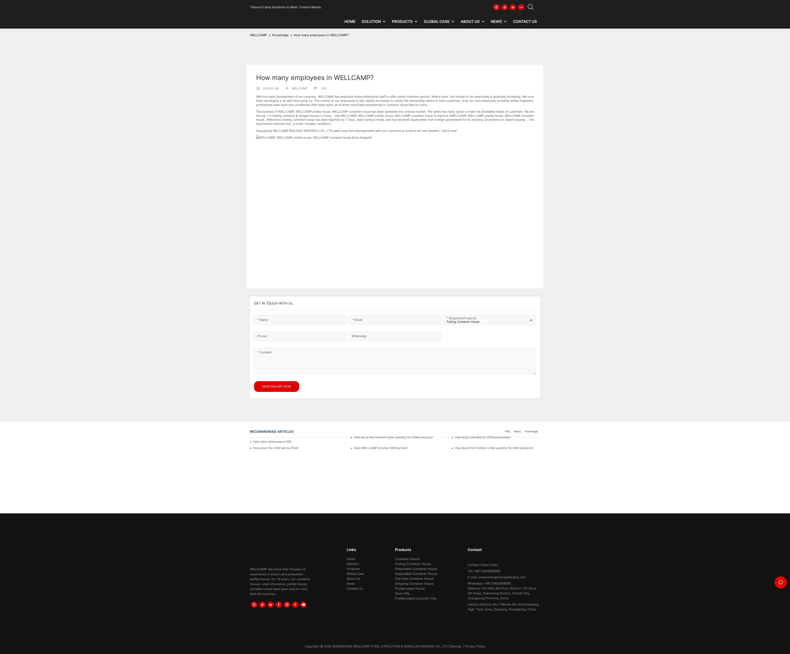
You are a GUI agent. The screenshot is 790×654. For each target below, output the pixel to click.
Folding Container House (413, 564)
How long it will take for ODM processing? (483, 437)
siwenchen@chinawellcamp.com (502, 577)
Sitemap (455, 646)
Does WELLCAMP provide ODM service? (381, 448)
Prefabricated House (410, 588)
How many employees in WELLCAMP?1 (273, 441)
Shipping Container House (414, 584)
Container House (407, 559)
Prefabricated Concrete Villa (415, 598)
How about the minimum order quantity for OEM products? (494, 448)
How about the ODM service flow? (276, 448)
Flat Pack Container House (414, 579)
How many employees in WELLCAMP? (321, 35)
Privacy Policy (475, 646)
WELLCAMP (258, 35)
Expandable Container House (416, 574)
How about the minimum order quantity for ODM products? (393, 437)
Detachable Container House (416, 569)
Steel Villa (402, 593)
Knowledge (280, 35)
